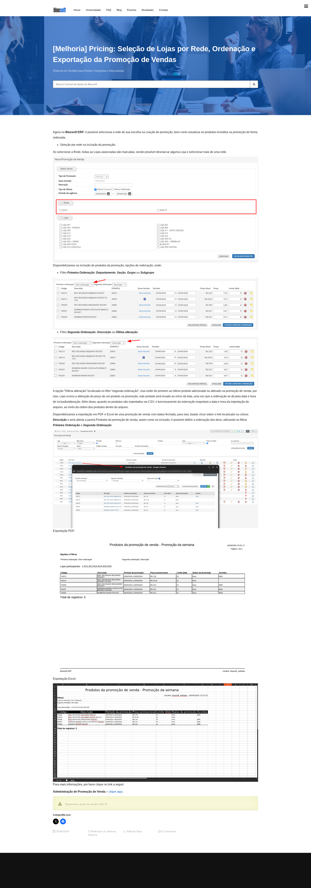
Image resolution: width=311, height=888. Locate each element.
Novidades (148, 9)
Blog (119, 9)
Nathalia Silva (134, 831)
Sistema (92, 835)
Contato (163, 9)
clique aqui (116, 791)
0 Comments (168, 831)
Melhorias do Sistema (103, 831)
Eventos (131, 9)
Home (77, 9)
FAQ (108, 9)
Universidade (93, 9)
